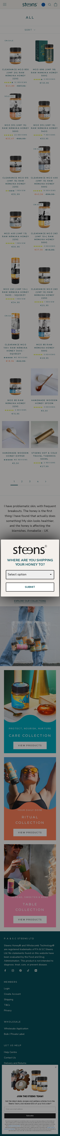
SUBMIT (30, 587)
